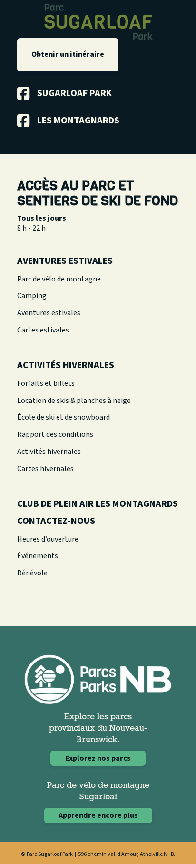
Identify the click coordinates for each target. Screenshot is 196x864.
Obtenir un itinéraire (67, 54)
